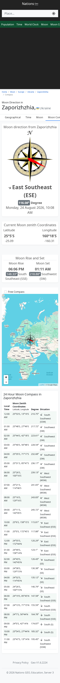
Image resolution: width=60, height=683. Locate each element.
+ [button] (6, 377)
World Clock (32, 24)
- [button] (6, 382)
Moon (44, 24)
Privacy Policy (20, 662)
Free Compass (16, 291)
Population (7, 24)
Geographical (13, 117)
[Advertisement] (30, 59)
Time (19, 24)
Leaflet (41, 384)
